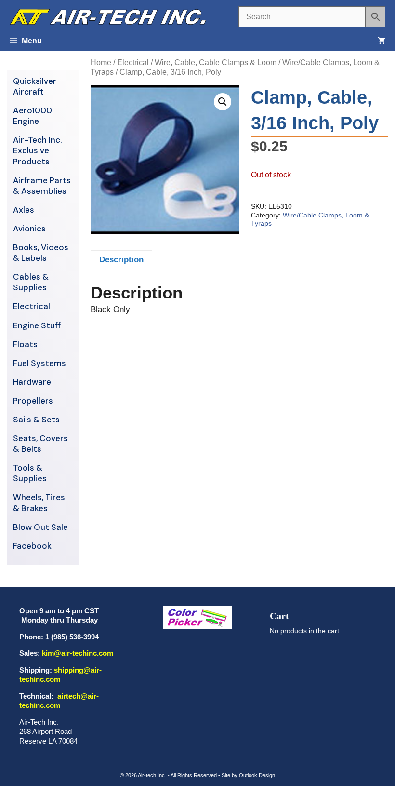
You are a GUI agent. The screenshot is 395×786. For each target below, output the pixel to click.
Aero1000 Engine (32, 115)
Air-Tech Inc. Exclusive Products (37, 150)
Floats (25, 344)
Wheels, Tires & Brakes (39, 502)
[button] (222, 101)
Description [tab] (121, 259)
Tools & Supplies (30, 473)
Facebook (32, 546)
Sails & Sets (36, 419)
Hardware (32, 382)
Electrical (133, 62)
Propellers (33, 400)
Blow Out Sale (40, 527)
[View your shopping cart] (381, 41)
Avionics (29, 228)
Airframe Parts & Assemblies (42, 185)
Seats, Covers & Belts (40, 443)
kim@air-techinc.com (77, 653)
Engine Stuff (37, 325)
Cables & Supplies (31, 282)
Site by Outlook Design (248, 775)
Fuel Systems (39, 363)
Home (101, 62)
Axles (23, 209)
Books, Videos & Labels (40, 252)
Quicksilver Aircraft (34, 86)
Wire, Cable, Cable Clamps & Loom (215, 62)
